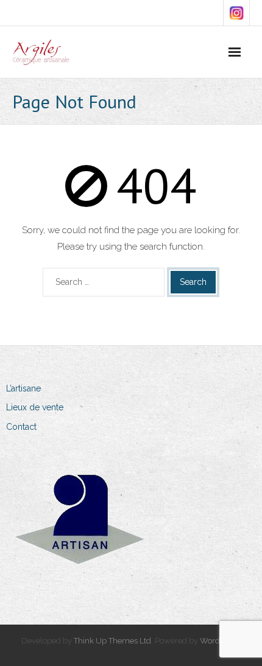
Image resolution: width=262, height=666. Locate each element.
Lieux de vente (34, 407)
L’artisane (23, 388)
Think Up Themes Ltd (112, 640)
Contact (21, 427)
